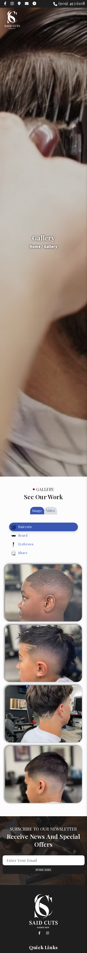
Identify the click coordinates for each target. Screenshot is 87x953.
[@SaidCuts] (39, 933)
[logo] (12, 20)
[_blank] (5, 3)
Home (35, 246)
